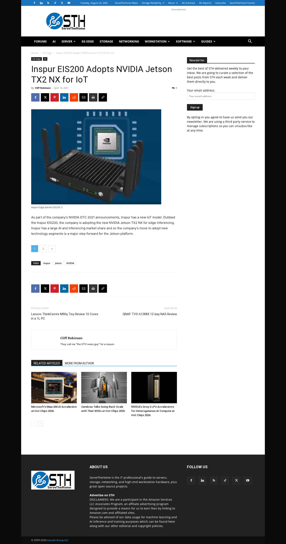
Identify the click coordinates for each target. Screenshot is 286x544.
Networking (129, 41)
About (171, 2)
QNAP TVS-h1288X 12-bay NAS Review (150, 314)
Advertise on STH (102, 495)
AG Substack (188, 2)
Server (67, 41)
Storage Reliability (151, 2)
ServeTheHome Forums (242, 2)
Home (34, 53)
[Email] (83, 97)
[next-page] (40, 423)
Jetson (58, 263)
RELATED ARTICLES (47, 363)
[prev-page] (33, 423)
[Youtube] (69, 3)
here (171, 521)
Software (184, 41)
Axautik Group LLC (57, 540)
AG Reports (205, 2)
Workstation (155, 41)
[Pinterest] (54, 97)
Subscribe (220, 2)
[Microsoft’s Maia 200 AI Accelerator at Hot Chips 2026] (54, 387)
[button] (250, 42)
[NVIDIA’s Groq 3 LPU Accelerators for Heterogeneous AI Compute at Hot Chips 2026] (154, 387)
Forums (40, 41)
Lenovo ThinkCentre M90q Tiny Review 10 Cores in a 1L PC (64, 316)
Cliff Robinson (43, 87)
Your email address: (201, 90)
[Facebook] (34, 3)
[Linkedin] (41, 3)
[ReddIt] (74, 97)
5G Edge (88, 41)
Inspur (46, 263)
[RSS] (48, 3)
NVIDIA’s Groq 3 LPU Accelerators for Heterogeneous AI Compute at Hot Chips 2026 (153, 411)
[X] (62, 3)
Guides (206, 41)
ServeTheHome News (126, 2)
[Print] (93, 97)
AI (54, 41)
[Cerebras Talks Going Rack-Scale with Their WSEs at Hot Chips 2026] (104, 387)
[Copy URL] (103, 97)
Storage (106, 41)
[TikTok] (55, 3)
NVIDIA (70, 263)
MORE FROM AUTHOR (79, 363)
